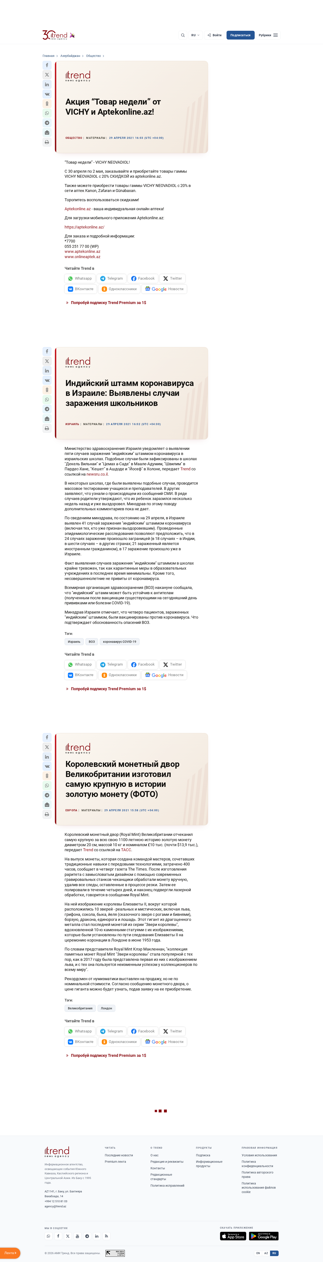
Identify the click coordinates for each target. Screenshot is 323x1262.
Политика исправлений (167, 1185)
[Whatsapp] (49, 1236)
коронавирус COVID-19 (119, 641)
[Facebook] (58, 1236)
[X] (68, 1236)
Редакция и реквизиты (167, 1161)
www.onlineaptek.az (82, 256)
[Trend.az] (59, 35)
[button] (47, 65)
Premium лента (115, 1161)
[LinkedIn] (97, 1236)
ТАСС (126, 849)
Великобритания (80, 1008)
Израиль (74, 641)
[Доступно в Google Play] (264, 1236)
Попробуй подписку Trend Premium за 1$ (108, 302)
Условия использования (259, 1155)
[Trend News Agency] (57, 1151)
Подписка (203, 1155)
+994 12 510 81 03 (56, 1201)
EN (258, 1253)
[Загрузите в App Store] (233, 1236)
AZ (266, 1253)
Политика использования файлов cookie (259, 1188)
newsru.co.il (97, 474)
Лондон (106, 1008)
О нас (154, 1155)
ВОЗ (92, 641)
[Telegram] (87, 1236)
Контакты (158, 1168)
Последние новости (119, 1155)
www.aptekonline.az (82, 251)
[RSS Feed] (107, 1236)
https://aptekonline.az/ (84, 227)
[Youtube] (78, 1236)
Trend (185, 469)
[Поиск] (182, 35)
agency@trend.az (55, 1206)
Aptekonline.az (78, 208)
